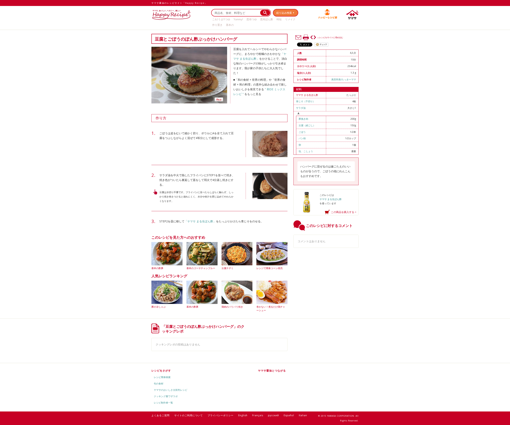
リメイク (290, 19)
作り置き (217, 24)
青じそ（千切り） (305, 101)
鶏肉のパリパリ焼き (232, 306)
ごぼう (302, 132)
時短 (279, 19)
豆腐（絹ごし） (307, 125)
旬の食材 (158, 383)
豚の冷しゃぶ (158, 306)
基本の (230, 24)
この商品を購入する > (343, 212)
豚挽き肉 (303, 119)
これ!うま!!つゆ (221, 19)
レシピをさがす (161, 370)
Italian (303, 415)
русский (273, 415)
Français (257, 415)
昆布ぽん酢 (266, 19)
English (242, 415)
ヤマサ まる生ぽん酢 (307, 95)
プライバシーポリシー (220, 415)
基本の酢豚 (157, 268)
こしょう (308, 151)
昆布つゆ (251, 19)
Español (289, 415)
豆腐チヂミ (227, 268)
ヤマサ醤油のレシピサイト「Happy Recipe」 (179, 2)
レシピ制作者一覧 (163, 402)
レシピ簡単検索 (162, 377)
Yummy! (238, 19)
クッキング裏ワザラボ (166, 396)
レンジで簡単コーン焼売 (269, 268)
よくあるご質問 (160, 415)
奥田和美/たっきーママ (343, 79)
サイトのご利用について (188, 415)
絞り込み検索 (284, 13)
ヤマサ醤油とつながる (272, 370)
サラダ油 (301, 108)
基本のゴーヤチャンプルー (200, 268)
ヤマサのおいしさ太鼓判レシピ (170, 390)
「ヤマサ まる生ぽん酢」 (200, 221)
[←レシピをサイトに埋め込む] (313, 37)
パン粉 (302, 138)
